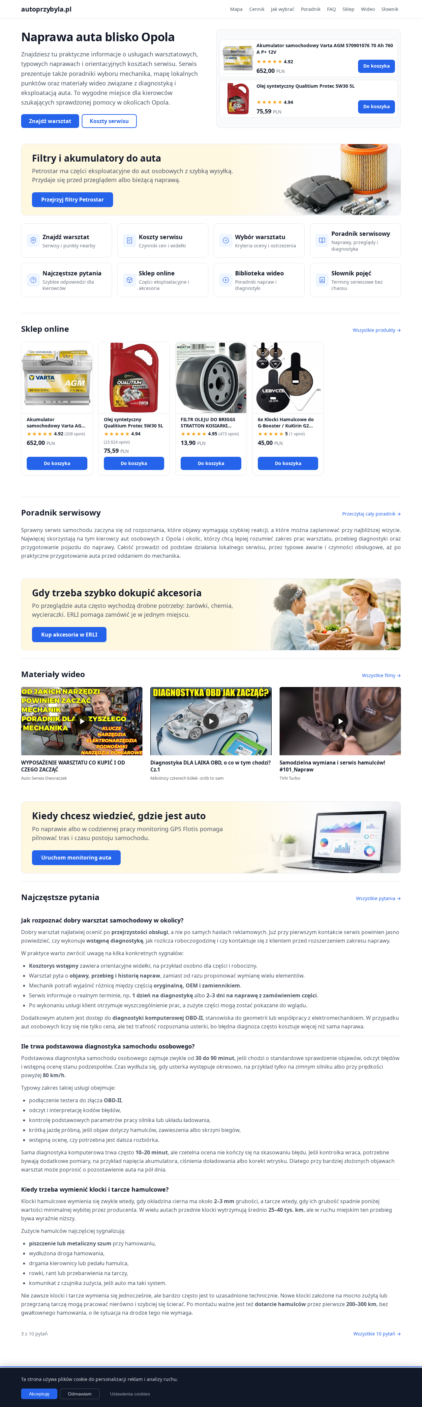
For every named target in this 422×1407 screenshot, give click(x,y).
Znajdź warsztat (50, 121)
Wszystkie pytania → (378, 898)
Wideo (368, 9)
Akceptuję (39, 1393)
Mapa (236, 9)
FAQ (331, 9)
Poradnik (310, 9)
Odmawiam (80, 1393)
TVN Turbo (290, 778)
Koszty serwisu (109, 121)
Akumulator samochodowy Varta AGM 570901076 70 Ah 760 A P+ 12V (56, 429)
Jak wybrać (282, 9)
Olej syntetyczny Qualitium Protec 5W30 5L (305, 86)
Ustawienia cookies (130, 1393)
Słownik (389, 9)
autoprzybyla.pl (46, 9)
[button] (81, 721)
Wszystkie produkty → (377, 330)
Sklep (348, 9)
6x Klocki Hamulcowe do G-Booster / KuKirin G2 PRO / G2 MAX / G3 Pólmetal (286, 429)
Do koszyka (376, 66)
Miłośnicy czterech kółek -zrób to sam (187, 778)
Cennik (256, 9)
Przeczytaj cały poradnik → (371, 514)
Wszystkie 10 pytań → (377, 1333)
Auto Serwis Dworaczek (44, 778)
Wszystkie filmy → (381, 675)
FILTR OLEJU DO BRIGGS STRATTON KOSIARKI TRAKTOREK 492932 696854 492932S (208, 429)
